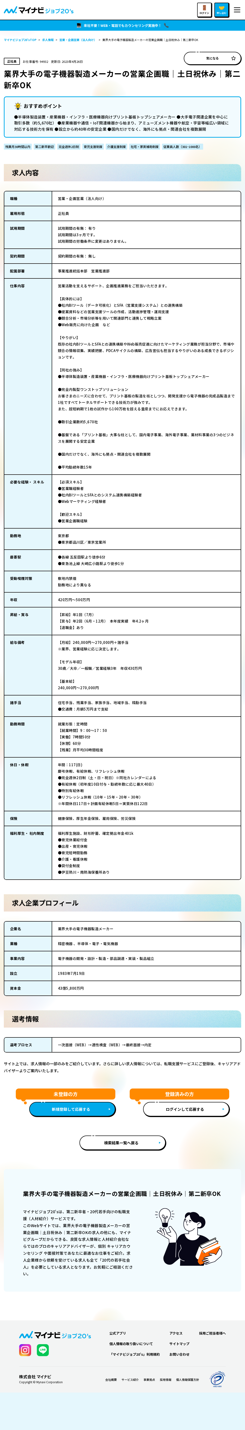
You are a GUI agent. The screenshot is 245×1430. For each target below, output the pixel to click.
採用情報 (165, 1379)
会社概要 (111, 1379)
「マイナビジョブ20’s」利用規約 (134, 1354)
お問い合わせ (179, 1354)
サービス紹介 (130, 1379)
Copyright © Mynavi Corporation (41, 1382)
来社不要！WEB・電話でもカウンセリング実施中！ (122, 25)
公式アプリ (117, 1333)
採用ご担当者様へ (212, 1333)
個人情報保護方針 (187, 1379)
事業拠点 (149, 1379)
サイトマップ (179, 1343)
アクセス (176, 1333)
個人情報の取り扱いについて (131, 1343)
